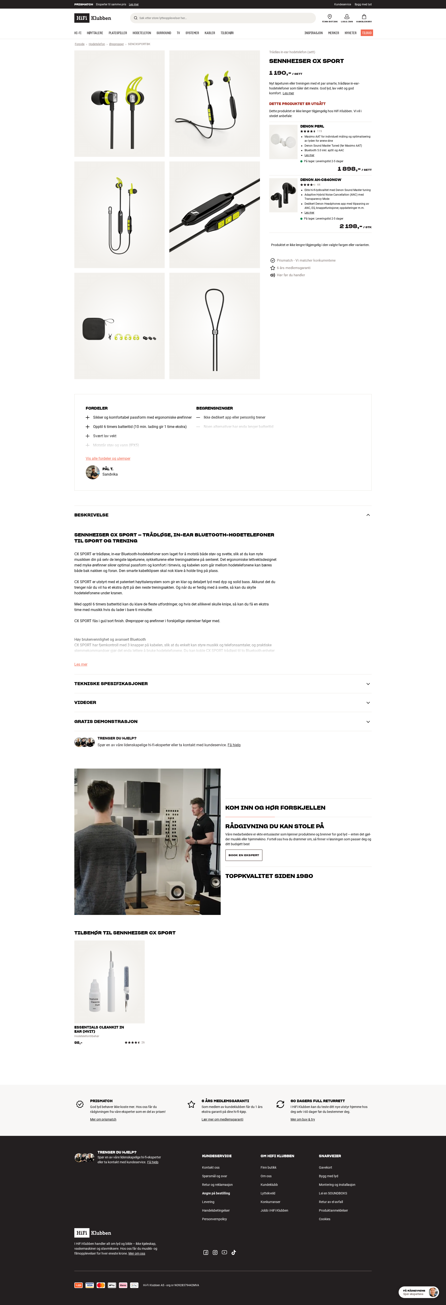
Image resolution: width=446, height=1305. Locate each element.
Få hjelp (234, 745)
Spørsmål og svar (214, 1176)
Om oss (266, 1176)
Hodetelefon (97, 44)
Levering (208, 1202)
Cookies (324, 1219)
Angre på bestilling (216, 1193)
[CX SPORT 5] (119, 326)
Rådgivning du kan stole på (274, 826)
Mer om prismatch (103, 1119)
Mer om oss (136, 1253)
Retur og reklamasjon (217, 1185)
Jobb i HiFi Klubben (274, 1210)
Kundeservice (342, 4)
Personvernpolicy (214, 1219)
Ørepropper (116, 44)
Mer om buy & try (303, 1119)
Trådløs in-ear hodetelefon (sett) (292, 52)
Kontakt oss (211, 1167)
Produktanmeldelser (333, 1210)
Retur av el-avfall (331, 1202)
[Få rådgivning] (433, 1292)
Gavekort (325, 1167)
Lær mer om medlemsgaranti (222, 1119)
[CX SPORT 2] (214, 103)
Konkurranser (270, 1202)
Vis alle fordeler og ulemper (108, 459)
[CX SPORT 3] (119, 214)
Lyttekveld (268, 1193)
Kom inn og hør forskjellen (275, 807)
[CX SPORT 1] (119, 103)
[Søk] (135, 18)
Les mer (134, 4)
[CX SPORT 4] (214, 214)
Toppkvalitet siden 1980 (269, 876)
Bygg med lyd (363, 4)
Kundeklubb (269, 1185)
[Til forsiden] (92, 18)
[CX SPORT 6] (214, 326)
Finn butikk (268, 1167)
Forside (80, 44)
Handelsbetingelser (216, 1210)
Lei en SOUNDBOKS (333, 1193)
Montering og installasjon (337, 1185)
